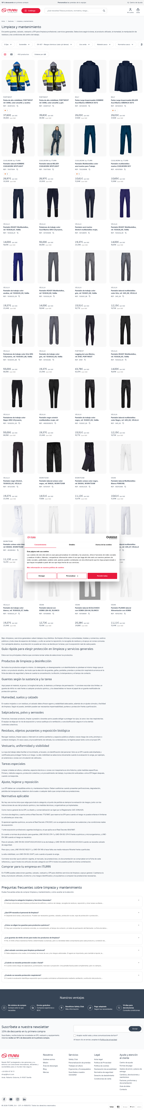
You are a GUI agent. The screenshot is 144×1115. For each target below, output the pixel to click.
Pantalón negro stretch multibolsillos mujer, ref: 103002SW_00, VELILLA (49, 418)
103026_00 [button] (117, 360)
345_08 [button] (116, 296)
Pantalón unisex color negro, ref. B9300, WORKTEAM (86, 482)
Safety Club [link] (73, 1059)
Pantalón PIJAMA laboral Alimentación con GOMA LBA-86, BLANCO (121, 609)
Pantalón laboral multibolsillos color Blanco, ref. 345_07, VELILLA (125, 545)
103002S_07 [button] (10, 613)
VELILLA (6, 224)
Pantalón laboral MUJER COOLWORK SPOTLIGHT (49, 165)
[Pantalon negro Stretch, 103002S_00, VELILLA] (18, 458)
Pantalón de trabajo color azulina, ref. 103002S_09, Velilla (16, 292)
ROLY (77, 97)
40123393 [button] (9, 487)
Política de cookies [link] (101, 1066)
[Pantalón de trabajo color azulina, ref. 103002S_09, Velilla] (18, 267)
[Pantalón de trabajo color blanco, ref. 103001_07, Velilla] (89, 521)
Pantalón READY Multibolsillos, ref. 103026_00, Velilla (123, 355)
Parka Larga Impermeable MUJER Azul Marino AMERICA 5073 (124, 101)
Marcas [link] (46, 1072)
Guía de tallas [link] (125, 1086)
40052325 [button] (81, 487)
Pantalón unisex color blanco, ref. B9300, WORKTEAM (15, 545)
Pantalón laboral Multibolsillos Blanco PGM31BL (123, 482)
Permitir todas (102, 576)
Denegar (42, 576)
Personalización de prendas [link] (79, 1063)
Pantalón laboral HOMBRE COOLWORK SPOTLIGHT (13, 165)
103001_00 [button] (81, 423)
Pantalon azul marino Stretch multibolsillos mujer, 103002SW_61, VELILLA (86, 228)
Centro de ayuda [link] (126, 1062)
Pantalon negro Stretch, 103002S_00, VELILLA (12, 482)
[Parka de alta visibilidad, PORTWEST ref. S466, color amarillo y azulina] (18, 77)
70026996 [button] (81, 169)
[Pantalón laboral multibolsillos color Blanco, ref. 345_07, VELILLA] (125, 521)
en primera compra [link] (15, 2)
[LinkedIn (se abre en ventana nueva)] (24, 1099)
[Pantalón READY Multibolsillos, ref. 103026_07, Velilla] (54, 521)
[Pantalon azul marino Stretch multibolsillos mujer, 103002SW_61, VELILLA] (89, 204)
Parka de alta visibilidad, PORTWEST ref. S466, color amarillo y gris (54, 101)
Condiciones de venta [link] (102, 1079)
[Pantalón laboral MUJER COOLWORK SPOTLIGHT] (54, 140)
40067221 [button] (45, 106)
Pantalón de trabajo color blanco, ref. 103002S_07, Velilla (15, 609)
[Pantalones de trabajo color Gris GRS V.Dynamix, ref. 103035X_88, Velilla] (18, 331)
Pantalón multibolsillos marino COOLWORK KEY (121, 165)
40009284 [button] (9, 550)
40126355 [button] (81, 106)
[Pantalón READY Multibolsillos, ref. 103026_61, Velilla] (18, 204)
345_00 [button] (116, 423)
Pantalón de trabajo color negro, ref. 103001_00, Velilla (87, 418)
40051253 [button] (9, 106)
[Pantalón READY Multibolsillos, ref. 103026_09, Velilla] (125, 204)
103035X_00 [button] (10, 423)
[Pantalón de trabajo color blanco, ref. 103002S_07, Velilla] (18, 585)
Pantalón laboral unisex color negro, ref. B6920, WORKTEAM (52, 482)
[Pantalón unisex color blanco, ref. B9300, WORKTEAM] (18, 521)
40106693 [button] (45, 613)
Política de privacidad (108, 1040)
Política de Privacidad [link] (102, 1063)
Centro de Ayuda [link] (135, 2)
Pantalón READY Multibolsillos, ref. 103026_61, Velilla (16, 228)
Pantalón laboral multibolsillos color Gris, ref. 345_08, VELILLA (124, 292)
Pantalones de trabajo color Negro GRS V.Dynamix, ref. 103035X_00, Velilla (14, 418)
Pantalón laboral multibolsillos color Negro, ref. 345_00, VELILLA (125, 418)
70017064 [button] (9, 169)
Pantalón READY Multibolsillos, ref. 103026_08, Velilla (52, 292)
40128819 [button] (81, 233)
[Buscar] (104, 10)
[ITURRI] (9, 10)
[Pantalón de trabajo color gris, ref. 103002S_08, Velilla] (54, 331)
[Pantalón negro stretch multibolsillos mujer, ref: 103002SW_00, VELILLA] (54, 394)
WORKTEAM (43, 478)
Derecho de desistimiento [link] (104, 1075)
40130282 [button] (45, 360)
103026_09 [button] (117, 233)
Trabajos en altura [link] (76, 1066)
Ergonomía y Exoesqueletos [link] (80, 1069)
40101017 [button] (44, 487)
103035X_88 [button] (10, 360)
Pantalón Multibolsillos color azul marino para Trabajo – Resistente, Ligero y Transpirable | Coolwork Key (86, 165)
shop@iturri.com (8, 1074)
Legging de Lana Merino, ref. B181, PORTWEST (85, 355)
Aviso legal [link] (98, 1059)
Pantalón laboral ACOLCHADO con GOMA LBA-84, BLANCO (87, 609)
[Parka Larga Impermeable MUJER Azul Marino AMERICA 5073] (125, 77)
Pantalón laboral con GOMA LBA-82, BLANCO (49, 609)
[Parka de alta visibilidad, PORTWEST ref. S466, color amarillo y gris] (54, 77)
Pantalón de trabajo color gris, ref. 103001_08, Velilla (86, 292)
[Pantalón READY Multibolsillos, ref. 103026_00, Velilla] (125, 331)
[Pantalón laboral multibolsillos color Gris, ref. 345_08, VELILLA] (125, 267)
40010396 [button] (117, 487)
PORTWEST (7, 97)
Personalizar (70, 576)
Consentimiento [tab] (40, 544)
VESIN (113, 478)
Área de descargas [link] (50, 1066)
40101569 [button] (116, 169)
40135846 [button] (45, 233)
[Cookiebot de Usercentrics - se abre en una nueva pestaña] (108, 537)
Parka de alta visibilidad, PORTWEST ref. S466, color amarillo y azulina (18, 101)
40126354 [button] (117, 106)
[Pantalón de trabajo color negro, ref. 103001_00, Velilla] (89, 394)
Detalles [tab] (72, 544)
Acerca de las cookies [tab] (104, 544)
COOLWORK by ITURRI (12, 160)
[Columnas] (5, 54)
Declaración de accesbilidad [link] (105, 1069)
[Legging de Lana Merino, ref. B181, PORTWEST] (89, 331)
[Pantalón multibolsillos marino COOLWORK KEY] (125, 140)
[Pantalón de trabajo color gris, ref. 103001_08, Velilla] (89, 267)
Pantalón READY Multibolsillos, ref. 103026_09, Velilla (123, 228)
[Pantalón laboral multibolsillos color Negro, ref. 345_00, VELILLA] (125, 394)
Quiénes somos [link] (49, 1059)
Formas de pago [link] (126, 1066)
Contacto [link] (123, 1089)
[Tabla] (11, 54)
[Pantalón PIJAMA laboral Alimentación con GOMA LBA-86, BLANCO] (125, 585)
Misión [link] (45, 1063)
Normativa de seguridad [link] (103, 1072)
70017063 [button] (45, 169)
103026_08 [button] (45, 296)
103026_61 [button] (9, 233)
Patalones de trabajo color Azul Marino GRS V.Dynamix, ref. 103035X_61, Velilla (51, 228)
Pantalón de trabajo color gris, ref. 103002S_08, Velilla (50, 355)
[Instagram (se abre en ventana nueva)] (17, 1099)
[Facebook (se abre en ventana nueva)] (4, 1099)
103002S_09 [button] (10, 296)
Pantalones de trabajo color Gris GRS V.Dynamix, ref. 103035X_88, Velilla (18, 355)
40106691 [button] (81, 613)
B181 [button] (79, 360)
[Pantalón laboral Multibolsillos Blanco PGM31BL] (125, 458)
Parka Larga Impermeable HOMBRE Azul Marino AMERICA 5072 (89, 101)
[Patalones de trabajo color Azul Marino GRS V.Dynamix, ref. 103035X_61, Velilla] (54, 204)
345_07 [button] (116, 550)
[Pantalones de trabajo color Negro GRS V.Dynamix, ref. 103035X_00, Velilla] (18, 394)
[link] (46, 1008)
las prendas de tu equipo (72, 2)
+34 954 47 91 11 (8, 1071)
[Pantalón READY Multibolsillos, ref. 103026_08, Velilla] (54, 267)
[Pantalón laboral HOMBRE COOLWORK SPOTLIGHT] (18, 140)
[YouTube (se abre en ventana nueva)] (10, 1099)
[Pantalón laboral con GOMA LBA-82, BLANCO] (54, 585)
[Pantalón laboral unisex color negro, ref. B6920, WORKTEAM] (54, 458)
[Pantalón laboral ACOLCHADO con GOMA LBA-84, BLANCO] (89, 585)
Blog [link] (45, 1069)
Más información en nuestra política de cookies (45, 567)
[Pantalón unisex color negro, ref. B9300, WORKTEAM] (89, 458)
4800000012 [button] (46, 423)
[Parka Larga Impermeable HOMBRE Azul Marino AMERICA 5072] (89, 77)
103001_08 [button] (81, 296)
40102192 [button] (116, 613)
